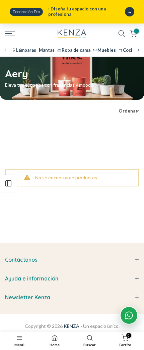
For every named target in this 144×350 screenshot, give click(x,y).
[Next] (138, 50)
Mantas (47, 50)
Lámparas (26, 50)
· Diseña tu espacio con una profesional (59, 11)
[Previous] (5, 50)
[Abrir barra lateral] (8, 183)
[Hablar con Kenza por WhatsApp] (129, 315)
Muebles (106, 50)
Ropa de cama (76, 50)
